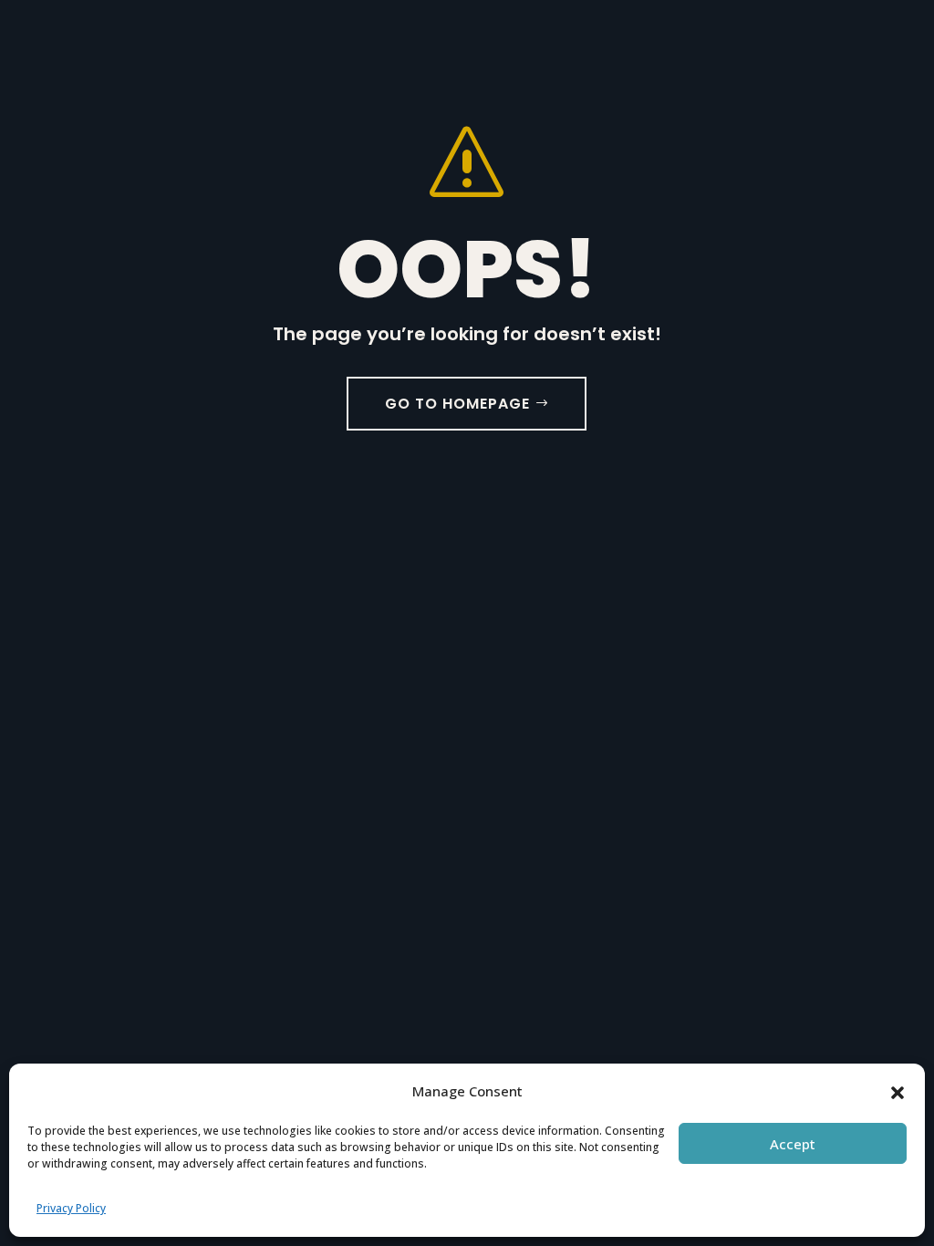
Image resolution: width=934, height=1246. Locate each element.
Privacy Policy (71, 1208)
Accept (792, 1144)
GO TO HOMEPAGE (457, 403)
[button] (897, 1091)
